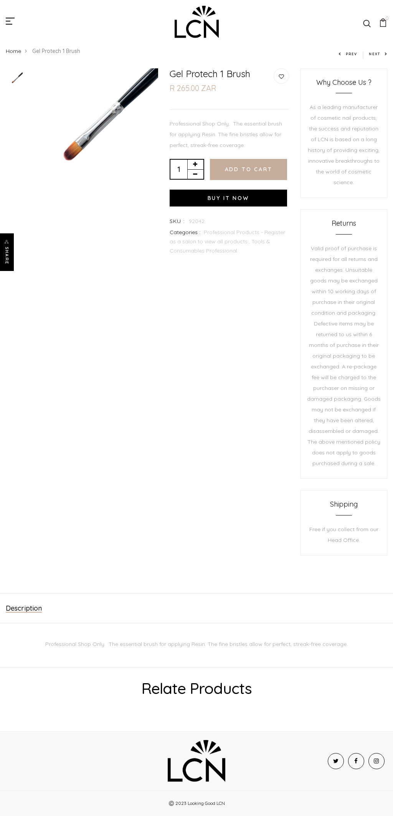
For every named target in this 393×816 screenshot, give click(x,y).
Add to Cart (248, 169)
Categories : (185, 232)
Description (24, 608)
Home (13, 51)
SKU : (177, 221)
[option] (15, 80)
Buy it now (228, 198)
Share (7, 255)
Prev (351, 54)
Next (374, 54)
